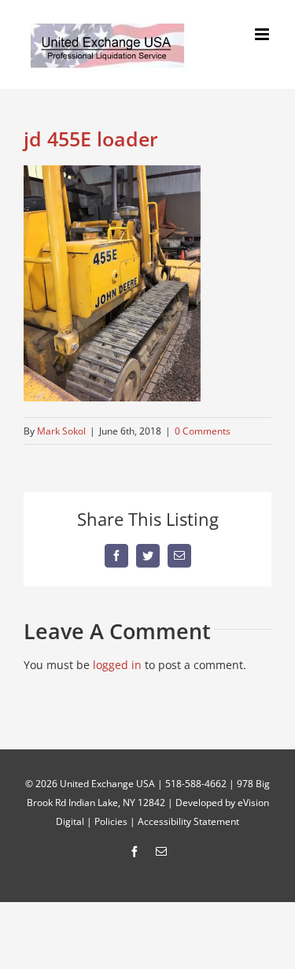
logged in (117, 664)
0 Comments (202, 431)
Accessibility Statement (188, 821)
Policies (110, 821)
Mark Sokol (61, 431)
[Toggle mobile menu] (263, 34)
